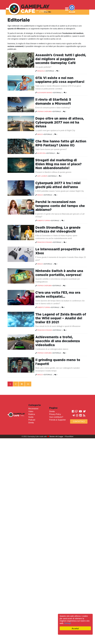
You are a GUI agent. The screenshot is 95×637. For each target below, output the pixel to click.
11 (28, 384)
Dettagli (67, 623)
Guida (30, 417)
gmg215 (40, 134)
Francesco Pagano (44, 242)
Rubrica (31, 414)
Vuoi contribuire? (56, 417)
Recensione (33, 409)
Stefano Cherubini (44, 111)
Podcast (31, 420)
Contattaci (79, 421)
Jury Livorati (42, 176)
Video (30, 411)
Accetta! (75, 628)
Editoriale (50, 71)
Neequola (41, 71)
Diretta (31, 423)
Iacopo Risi (41, 153)
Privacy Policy (55, 414)
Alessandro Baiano (44, 92)
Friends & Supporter (57, 420)
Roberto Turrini (43, 220)
